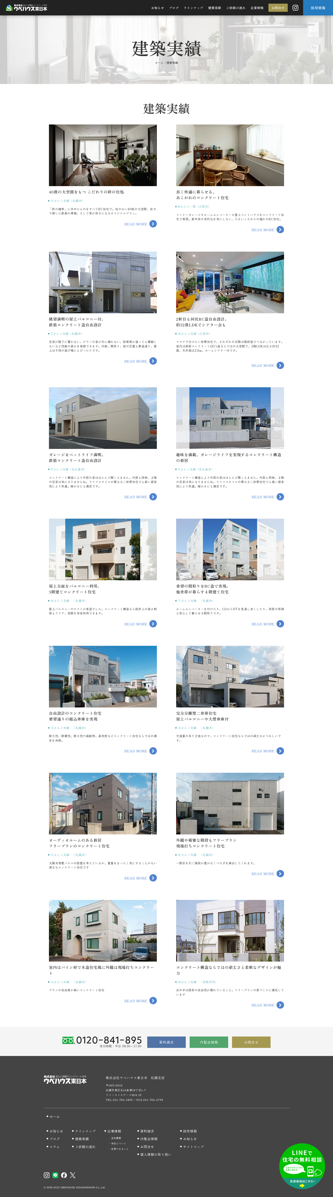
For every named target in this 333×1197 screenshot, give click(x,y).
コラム (55, 1146)
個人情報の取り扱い (156, 1154)
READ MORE (135, 223)
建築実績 (214, 7)
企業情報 (257, 7)
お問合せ (278, 7)
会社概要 (116, 1138)
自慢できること (120, 1148)
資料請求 (166, 1042)
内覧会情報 (209, 1042)
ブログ (174, 7)
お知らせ (157, 7)
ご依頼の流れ (236, 7)
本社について (118, 1143)
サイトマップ (193, 1146)
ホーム (55, 1116)
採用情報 (318, 7)
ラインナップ (193, 7)
